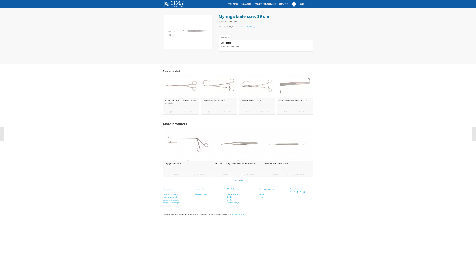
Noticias (229, 197)
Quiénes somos (232, 194)
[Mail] (291, 192)
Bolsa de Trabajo (233, 203)
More (173, 112)
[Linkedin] (294, 192)
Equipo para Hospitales (171, 200)
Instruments (244, 27)
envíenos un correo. (238, 214)
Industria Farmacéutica (171, 194)
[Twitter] (300, 192)
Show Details (189, 112)
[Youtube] (304, 192)
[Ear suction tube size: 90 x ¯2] (474, 134)
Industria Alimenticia (170, 197)
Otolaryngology (253, 27)
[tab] (225, 37)
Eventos (230, 200)
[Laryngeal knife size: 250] (2, 134)
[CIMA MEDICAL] (293, 4)
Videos (260, 197)
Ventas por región (201, 194)
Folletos (261, 194)
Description (225, 37)
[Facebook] (297, 192)
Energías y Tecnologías (171, 203)
